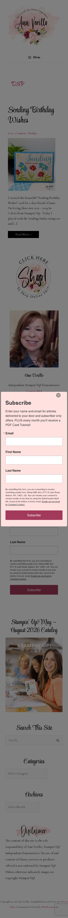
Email (9, 433)
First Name (13, 451)
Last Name (13, 470)
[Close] (58, 395)
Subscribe (34, 515)
